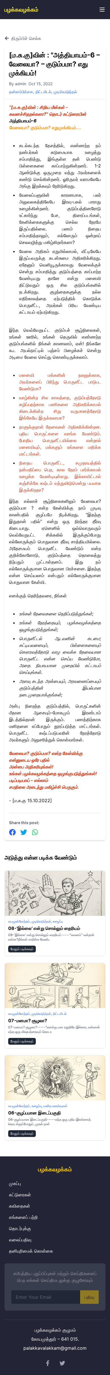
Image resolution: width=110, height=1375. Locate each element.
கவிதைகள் (19, 1206)
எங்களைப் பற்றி (23, 1217)
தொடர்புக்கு (20, 1228)
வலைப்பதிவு (20, 1239)
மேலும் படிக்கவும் (22, 949)
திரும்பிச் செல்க (26, 38)
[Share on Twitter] (23, 832)
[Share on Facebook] (12, 832)
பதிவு (89, 1297)
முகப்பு (15, 1183)
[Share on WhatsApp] (35, 832)
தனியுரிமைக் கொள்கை (31, 1251)
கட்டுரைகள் (20, 1194)
